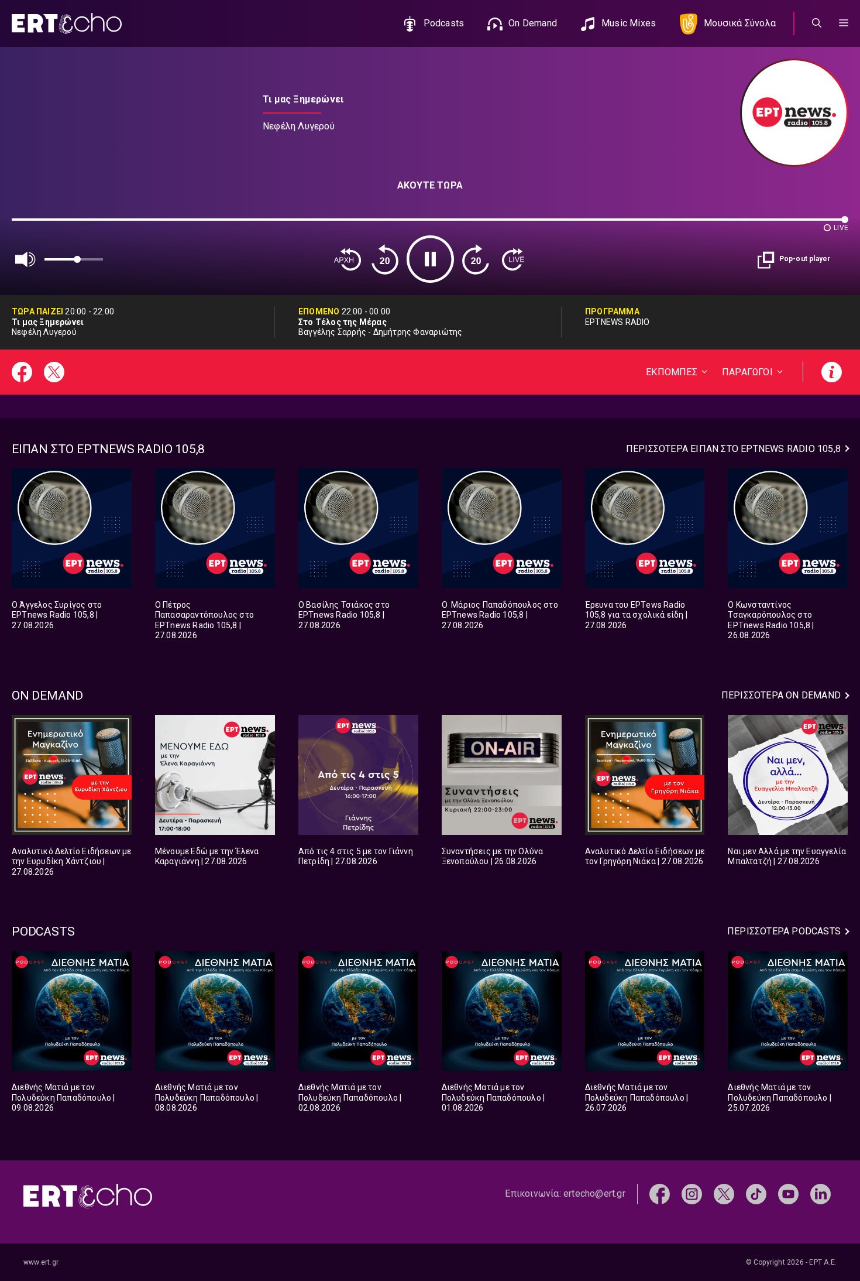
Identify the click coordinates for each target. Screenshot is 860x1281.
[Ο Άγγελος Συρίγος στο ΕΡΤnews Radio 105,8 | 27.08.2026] (72, 528)
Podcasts (444, 23)
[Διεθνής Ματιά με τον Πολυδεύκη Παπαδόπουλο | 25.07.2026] (788, 1011)
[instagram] (692, 1193)
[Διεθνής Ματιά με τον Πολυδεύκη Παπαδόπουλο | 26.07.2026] (645, 1011)
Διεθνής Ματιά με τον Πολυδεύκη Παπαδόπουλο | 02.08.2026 (350, 1097)
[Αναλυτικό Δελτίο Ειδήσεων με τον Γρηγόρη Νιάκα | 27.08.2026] (645, 775)
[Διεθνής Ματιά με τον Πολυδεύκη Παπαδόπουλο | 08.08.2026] (215, 1011)
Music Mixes (628, 23)
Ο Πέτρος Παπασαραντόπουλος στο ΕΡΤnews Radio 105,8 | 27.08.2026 (204, 620)
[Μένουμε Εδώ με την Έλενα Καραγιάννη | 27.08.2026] (215, 775)
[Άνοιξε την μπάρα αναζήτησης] (816, 23)
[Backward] (385, 259)
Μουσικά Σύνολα (740, 23)
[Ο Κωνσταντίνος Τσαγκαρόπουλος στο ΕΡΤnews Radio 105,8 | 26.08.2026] (788, 528)
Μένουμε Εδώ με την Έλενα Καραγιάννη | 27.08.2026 (207, 856)
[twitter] (724, 1193)
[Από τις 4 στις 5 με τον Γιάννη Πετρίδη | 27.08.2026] (358, 775)
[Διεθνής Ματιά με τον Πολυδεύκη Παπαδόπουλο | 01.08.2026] (502, 1011)
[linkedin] (820, 1193)
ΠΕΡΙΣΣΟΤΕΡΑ (733, 448)
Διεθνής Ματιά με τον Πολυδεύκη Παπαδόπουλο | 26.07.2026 (637, 1097)
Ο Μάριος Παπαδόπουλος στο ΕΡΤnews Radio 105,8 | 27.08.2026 (500, 615)
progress (31, 225)
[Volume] (25, 259)
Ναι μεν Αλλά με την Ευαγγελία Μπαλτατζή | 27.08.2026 (787, 856)
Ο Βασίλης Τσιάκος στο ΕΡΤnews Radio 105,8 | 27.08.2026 (344, 615)
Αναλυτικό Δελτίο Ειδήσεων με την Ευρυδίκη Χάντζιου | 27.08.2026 (72, 861)
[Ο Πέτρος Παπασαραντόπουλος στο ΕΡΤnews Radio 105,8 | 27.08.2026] (215, 528)
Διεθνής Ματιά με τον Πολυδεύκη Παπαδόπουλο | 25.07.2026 (779, 1097)
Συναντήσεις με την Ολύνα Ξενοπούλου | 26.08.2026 (492, 856)
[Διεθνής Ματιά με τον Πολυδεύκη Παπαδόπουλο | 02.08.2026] (358, 1011)
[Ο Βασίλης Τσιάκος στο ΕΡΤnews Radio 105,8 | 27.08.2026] (358, 528)
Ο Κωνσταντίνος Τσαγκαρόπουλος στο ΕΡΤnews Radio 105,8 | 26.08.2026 (771, 620)
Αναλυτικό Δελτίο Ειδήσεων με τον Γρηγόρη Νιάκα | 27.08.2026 (645, 856)
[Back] (347, 259)
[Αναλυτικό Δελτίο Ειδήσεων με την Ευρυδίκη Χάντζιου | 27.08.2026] (72, 775)
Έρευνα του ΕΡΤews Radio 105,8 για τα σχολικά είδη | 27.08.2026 (636, 615)
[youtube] (788, 1193)
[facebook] (659, 1193)
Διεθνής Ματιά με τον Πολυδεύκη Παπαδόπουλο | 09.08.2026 (63, 1097)
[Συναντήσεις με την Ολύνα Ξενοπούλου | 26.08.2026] (502, 775)
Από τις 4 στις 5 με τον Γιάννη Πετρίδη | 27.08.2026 (355, 856)
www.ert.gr (41, 1262)
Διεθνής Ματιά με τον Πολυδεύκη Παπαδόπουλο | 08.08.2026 (207, 1097)
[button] (843, 23)
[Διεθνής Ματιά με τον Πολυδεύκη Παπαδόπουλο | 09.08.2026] (72, 1011)
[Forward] (475, 259)
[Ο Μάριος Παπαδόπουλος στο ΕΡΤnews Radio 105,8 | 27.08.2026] (502, 528)
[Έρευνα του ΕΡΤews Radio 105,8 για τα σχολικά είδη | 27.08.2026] (645, 528)
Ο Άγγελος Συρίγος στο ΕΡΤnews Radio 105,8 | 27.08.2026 (57, 615)
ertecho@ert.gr (594, 1193)
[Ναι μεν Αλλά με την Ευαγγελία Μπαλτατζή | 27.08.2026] (788, 775)
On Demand (532, 23)
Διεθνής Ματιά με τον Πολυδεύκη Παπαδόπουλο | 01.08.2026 (493, 1097)
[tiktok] (756, 1193)
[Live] (513, 259)
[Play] (430, 259)
